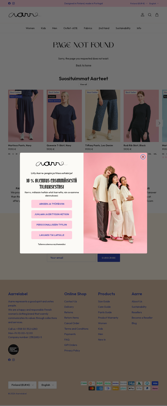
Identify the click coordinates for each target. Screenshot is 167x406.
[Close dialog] (143, 156)
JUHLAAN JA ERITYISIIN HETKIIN (52, 214)
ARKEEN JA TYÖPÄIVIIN (51, 203)
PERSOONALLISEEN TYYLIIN (52, 224)
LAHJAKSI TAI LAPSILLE (51, 235)
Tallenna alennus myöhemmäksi (52, 244)
